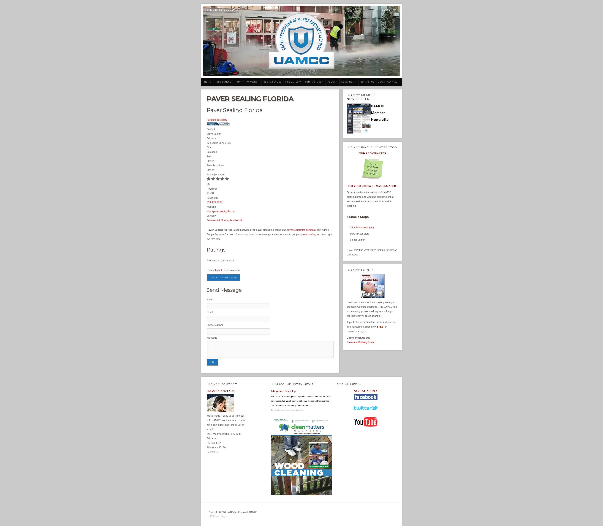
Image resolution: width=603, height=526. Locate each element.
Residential (235, 220)
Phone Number (215, 325)
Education (347, 82)
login (217, 270)
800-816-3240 (389, 10)
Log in (224, 516)
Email (210, 312)
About (331, 82)
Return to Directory (217, 119)
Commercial (213, 220)
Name (210, 299)
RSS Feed (214, 516)
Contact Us (367, 82)
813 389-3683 (214, 202)
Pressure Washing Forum (361, 342)
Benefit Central (387, 82)
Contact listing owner (223, 277)
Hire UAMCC (292, 82)
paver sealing (309, 234)
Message (212, 337)
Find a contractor (365, 227)
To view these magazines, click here (287, 410)
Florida (224, 220)
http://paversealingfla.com (221, 211)
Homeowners (223, 82)
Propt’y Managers (246, 82)
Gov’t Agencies (272, 82)
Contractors (313, 82)
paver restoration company (301, 229)
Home (207, 82)
